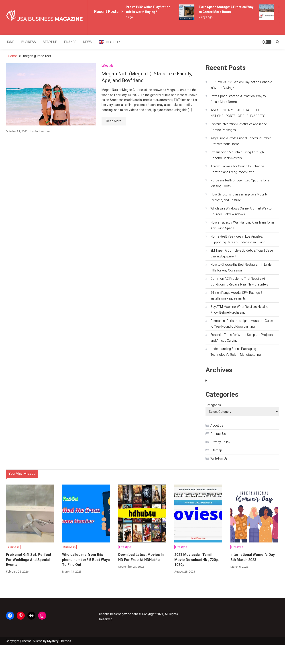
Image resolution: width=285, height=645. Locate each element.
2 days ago (202, 17)
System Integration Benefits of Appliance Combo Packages (238, 127)
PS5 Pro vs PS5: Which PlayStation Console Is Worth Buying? (241, 85)
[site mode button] (267, 42)
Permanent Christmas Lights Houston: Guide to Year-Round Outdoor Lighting (241, 323)
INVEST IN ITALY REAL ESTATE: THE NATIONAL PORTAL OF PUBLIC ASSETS (237, 113)
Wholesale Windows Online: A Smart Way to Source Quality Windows (241, 211)
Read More (113, 121)
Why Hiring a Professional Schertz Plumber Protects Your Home (240, 141)
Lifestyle (108, 65)
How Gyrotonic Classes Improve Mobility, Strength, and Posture (239, 197)
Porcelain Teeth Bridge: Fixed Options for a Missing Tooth (239, 183)
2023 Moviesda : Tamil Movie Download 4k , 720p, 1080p (196, 560)
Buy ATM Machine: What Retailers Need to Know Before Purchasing (239, 309)
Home (10, 42)
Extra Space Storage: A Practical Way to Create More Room (238, 99)
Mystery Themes (59, 641)
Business (28, 42)
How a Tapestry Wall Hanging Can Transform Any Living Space (242, 225)
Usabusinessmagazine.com (118, 614)
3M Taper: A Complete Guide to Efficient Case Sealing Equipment (241, 253)
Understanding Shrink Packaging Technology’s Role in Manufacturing (235, 351)
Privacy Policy (220, 442)
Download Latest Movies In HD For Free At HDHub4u (141, 557)
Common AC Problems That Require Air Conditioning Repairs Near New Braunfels (239, 281)
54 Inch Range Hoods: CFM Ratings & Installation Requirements (236, 295)
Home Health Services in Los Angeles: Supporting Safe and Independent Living (237, 239)
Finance (70, 42)
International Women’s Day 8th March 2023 (252, 557)
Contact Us (218, 433)
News (87, 42)
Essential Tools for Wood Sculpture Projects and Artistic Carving (241, 337)
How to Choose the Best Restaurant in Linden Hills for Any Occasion (241, 267)
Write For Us (219, 458)
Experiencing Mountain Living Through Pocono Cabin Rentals (237, 155)
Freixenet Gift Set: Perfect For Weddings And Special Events (28, 560)
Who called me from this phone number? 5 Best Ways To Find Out (86, 560)
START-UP (50, 42)
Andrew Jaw (42, 131)
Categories (213, 405)
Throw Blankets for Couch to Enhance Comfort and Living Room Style (237, 169)
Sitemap (216, 450)
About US (217, 425)
